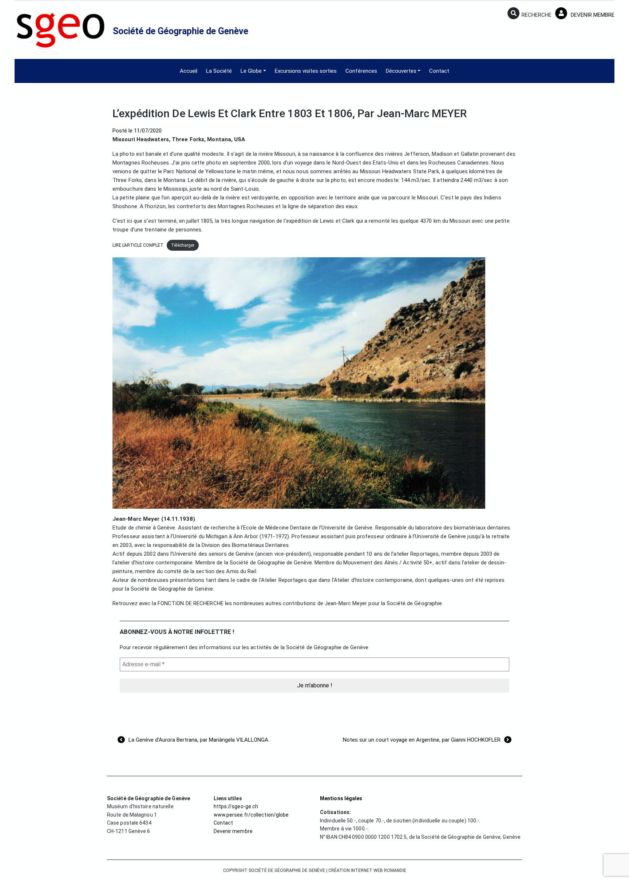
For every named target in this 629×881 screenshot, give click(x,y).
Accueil (188, 71)
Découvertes (401, 71)
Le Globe (251, 71)
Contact (439, 71)
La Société (219, 71)
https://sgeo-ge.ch (236, 806)
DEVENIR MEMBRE (591, 15)
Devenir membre (233, 831)
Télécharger (182, 245)
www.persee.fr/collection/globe (251, 815)
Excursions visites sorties (306, 71)
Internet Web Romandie (378, 870)
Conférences (361, 71)
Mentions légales (341, 798)
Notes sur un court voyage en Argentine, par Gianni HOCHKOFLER (422, 740)
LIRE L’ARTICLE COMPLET (137, 245)
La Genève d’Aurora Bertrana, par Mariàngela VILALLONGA (198, 740)
